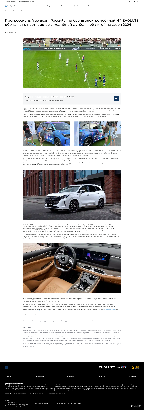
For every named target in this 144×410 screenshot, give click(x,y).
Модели (38, 5)
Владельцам (64, 5)
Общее (7, 394)
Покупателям (51, 5)
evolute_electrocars (109, 309)
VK (39, 311)
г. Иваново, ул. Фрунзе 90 (27, 1)
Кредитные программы (21, 394)
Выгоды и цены (38, 394)
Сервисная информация (56, 394)
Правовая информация (41, 403)
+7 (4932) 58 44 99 (133, 1)
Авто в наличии (25, 5)
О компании (91, 5)
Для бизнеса (78, 5)
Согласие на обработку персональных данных (67, 403)
